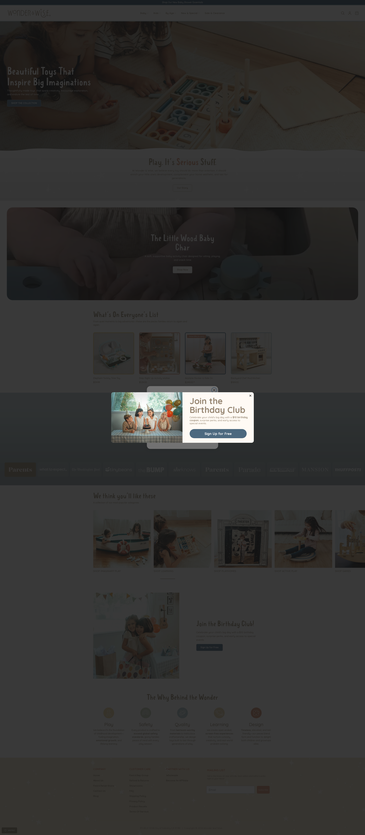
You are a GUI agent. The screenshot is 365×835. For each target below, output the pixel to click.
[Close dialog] (250, 396)
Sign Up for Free (218, 433)
